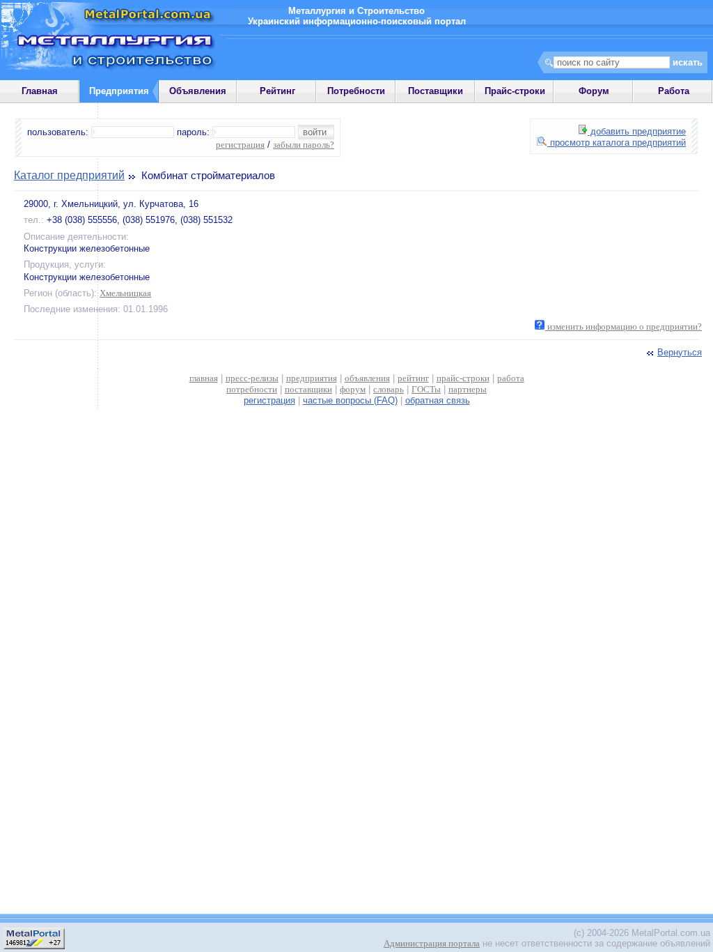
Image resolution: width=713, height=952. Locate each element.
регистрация (240, 144)
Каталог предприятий (69, 175)
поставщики (308, 389)
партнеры (467, 389)
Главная (40, 91)
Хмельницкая (125, 293)
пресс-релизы (252, 378)
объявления (367, 378)
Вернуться (679, 352)
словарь (388, 389)
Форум (594, 91)
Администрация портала (432, 943)
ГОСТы (426, 389)
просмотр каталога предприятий (616, 142)
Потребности (356, 91)
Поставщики (435, 91)
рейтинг (413, 378)
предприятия (311, 378)
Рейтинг (277, 91)
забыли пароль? (303, 144)
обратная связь (437, 400)
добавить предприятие (637, 131)
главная (203, 378)
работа (510, 378)
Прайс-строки (515, 91)
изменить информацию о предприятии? (623, 326)
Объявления (197, 91)
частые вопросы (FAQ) (350, 400)
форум (353, 389)
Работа (673, 91)
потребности (251, 389)
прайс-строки (463, 378)
